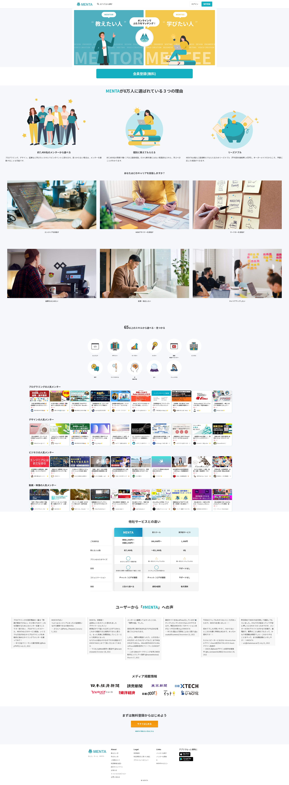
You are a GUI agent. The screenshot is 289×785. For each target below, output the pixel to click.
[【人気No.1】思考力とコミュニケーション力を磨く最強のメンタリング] (80, 467)
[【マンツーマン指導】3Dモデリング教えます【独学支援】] (80, 500)
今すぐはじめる (144, 723)
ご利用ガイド (115, 760)
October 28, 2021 (104, 652)
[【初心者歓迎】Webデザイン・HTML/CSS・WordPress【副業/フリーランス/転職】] (80, 402)
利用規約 (137, 753)
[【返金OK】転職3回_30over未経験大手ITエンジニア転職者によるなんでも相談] (59, 467)
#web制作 (215, 643)
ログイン (194, 4)
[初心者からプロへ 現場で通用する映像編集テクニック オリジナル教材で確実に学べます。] (141, 500)
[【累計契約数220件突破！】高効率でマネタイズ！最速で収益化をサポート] (161, 434)
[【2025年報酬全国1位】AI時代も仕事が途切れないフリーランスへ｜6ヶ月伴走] (120, 467)
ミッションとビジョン (118, 773)
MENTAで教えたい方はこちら (144, 731)
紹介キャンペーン (117, 767)
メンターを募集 (161, 756)
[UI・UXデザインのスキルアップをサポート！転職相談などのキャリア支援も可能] (141, 434)
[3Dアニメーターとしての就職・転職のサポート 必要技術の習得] (59, 500)
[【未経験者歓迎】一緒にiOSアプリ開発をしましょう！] (222, 402)
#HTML (222, 643)
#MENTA (92, 643)
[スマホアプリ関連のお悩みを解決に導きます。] (161, 467)
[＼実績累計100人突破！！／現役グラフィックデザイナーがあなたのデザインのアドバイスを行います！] (202, 434)
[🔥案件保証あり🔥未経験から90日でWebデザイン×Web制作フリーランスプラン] (80, 434)
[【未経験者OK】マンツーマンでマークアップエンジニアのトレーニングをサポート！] (161, 402)
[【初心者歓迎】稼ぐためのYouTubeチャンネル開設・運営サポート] (222, 500)
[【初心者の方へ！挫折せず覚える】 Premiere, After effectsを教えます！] (202, 500)
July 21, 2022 (25, 646)
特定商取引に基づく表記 (142, 756)
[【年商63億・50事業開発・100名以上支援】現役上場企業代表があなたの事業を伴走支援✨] (222, 467)
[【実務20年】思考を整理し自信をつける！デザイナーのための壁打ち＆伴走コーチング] (222, 434)
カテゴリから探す (105, 4)
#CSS (227, 643)
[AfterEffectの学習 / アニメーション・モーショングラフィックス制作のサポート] (161, 500)
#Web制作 (145, 643)
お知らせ (114, 770)
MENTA (145, 780)
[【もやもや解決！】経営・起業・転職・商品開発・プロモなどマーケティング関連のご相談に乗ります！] (202, 467)
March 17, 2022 (133, 657)
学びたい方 (114, 756)
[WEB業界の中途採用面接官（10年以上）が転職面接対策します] (181, 467)
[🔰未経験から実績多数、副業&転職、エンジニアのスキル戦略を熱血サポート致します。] (39, 467)
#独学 (140, 646)
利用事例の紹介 (116, 763)
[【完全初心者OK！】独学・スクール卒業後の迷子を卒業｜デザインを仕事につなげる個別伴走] (120, 434)
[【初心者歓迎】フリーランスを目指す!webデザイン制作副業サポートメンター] (39, 434)
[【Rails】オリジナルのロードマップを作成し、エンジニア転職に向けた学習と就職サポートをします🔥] (141, 402)
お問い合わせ (115, 777)
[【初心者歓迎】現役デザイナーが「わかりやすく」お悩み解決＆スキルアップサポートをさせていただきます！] (100, 434)
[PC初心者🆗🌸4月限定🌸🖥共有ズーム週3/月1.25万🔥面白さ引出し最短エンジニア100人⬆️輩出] (59, 402)
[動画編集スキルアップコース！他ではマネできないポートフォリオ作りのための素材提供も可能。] (100, 500)
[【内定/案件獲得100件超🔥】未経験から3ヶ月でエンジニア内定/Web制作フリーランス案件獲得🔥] (39, 402)
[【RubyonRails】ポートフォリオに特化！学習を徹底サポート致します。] (202, 402)
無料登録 (206, 4)
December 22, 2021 (187, 634)
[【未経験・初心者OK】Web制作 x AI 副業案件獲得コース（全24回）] (181, 402)
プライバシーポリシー (141, 760)
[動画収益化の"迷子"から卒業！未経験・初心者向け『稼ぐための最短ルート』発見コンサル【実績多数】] (181, 500)
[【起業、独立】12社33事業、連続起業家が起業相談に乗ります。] (100, 467)
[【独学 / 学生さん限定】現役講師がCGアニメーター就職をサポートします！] (39, 500)
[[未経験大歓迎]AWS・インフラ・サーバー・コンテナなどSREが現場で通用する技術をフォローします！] (120, 402)
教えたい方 (114, 753)
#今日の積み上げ (176, 628)
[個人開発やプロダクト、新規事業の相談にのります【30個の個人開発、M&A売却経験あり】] (141, 467)
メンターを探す (161, 753)
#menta (228, 640)
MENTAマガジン (162, 763)
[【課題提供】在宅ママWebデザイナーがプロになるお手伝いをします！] (181, 434)
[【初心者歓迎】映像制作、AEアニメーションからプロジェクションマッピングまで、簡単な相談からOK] (120, 500)
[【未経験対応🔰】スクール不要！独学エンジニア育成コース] (100, 402)
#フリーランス (147, 646)
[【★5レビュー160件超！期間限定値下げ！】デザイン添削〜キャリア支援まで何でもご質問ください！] (59, 434)
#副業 (135, 646)
